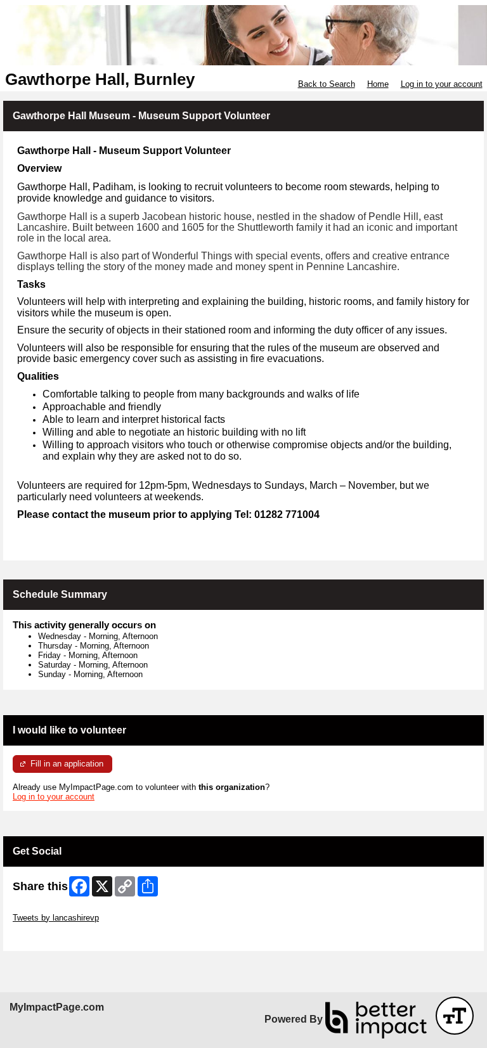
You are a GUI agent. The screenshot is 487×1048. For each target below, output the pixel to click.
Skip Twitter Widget (48, 908)
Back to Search (326, 84)
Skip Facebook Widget (54, 936)
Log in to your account (442, 84)
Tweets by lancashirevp (56, 917)
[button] (455, 1016)
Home (378, 84)
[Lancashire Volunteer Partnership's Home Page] (243, 35)
